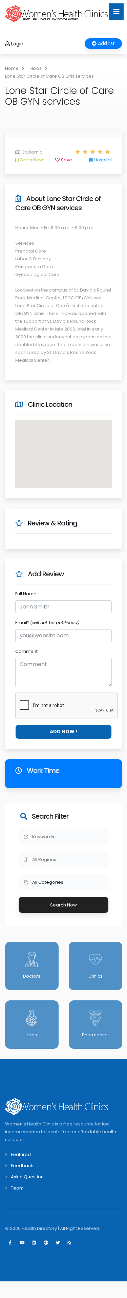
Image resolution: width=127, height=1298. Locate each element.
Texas (35, 68)
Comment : (27, 651)
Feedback (22, 1165)
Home (12, 68)
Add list (106, 43)
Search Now (63, 905)
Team (17, 1188)
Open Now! (31, 160)
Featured (21, 1154)
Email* (47, 622)
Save (66, 160)
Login (16, 43)
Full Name (26, 594)
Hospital (102, 160)
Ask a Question (27, 1177)
